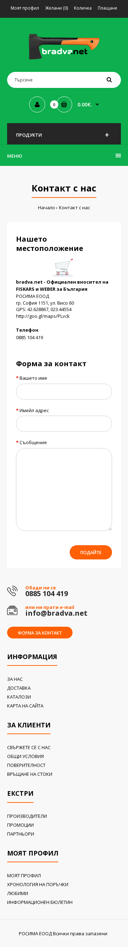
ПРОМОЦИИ (20, 825)
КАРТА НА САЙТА (25, 706)
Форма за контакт (40, 633)
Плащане (107, 8)
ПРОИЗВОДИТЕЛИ (27, 816)
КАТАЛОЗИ (19, 697)
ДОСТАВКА (19, 688)
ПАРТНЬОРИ (20, 834)
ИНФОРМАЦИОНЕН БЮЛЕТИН (40, 902)
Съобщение (33, 442)
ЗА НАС (15, 679)
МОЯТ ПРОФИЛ (24, 875)
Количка (83, 8)
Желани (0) (56, 8)
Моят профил (25, 8)
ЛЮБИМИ (17, 893)
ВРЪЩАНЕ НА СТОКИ (29, 774)
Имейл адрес (34, 410)
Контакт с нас (74, 207)
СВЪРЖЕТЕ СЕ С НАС (28, 747)
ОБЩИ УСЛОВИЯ (25, 756)
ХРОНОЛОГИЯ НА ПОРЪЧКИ (37, 884)
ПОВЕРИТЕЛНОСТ (26, 765)
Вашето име (33, 378)
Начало (46, 207)
